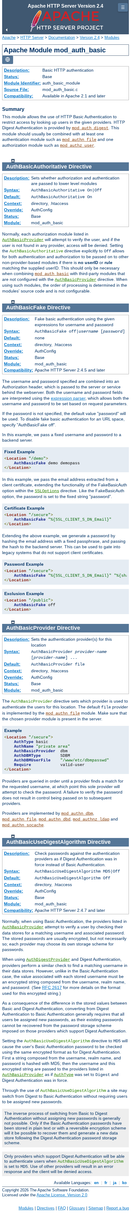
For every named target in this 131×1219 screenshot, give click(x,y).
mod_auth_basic (52, 273)
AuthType (63, 1074)
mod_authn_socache (23, 825)
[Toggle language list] (7, 60)
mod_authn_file (79, 139)
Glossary (77, 1208)
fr (105, 1182)
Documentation (61, 37)
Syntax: (12, 189)
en (96, 1182)
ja (115, 1182)
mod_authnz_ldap (91, 819)
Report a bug (117, 1208)
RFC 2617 (52, 987)
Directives (46, 1208)
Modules (111, 37)
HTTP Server (32, 37)
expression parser (68, 398)
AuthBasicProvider (23, 239)
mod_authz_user (77, 145)
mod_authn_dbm (77, 813)
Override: (13, 209)
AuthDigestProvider (48, 959)
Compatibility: (18, 95)
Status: (11, 76)
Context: (13, 203)
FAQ (62, 1208)
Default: (12, 196)
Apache (9, 37)
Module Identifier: (22, 83)
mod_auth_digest (90, 128)
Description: (17, 70)
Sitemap (95, 1208)
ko (124, 1182)
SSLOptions (47, 491)
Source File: (16, 89)
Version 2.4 (90, 37)
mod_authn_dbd (54, 819)
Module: (12, 222)
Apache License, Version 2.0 (62, 1195)
